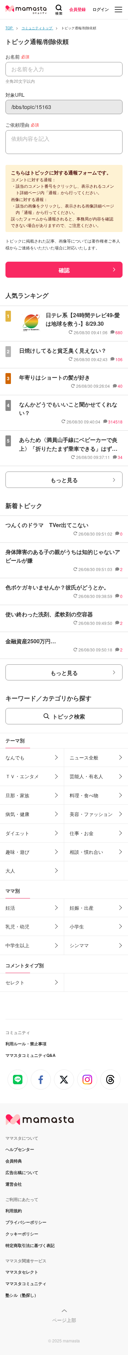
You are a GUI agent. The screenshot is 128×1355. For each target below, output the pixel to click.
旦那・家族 (17, 795)
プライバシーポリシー (25, 1222)
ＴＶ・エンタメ (22, 776)
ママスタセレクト (21, 1272)
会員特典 (13, 1161)
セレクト (15, 982)
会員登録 (77, 9)
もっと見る (64, 480)
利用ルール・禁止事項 (25, 1044)
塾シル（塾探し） (21, 1295)
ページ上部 (64, 1319)
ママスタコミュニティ (25, 1283)
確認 (64, 270)
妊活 (10, 907)
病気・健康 (17, 814)
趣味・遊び (17, 851)
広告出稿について (21, 1172)
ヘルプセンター (19, 1149)
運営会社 (13, 1184)
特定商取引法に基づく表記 (30, 1245)
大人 (10, 870)
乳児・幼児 (17, 926)
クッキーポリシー (21, 1234)
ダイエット (17, 833)
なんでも (15, 757)
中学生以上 (17, 945)
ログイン (101, 9)
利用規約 (13, 1210)
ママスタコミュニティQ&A (30, 1055)
